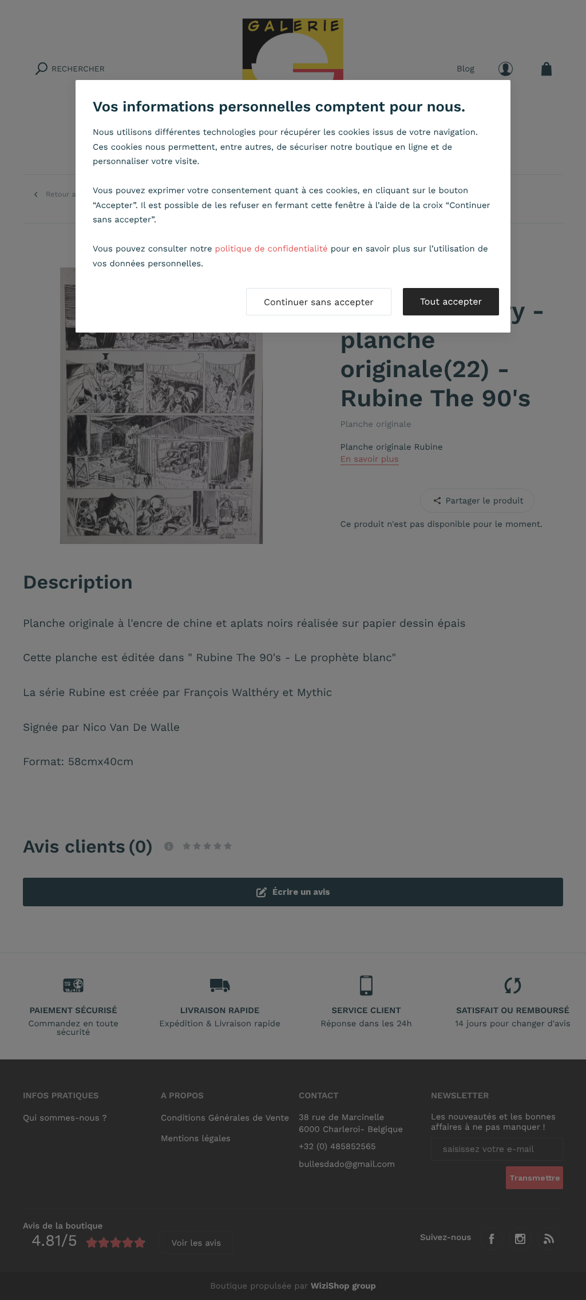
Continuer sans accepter (319, 302)
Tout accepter (451, 301)
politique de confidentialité (271, 248)
